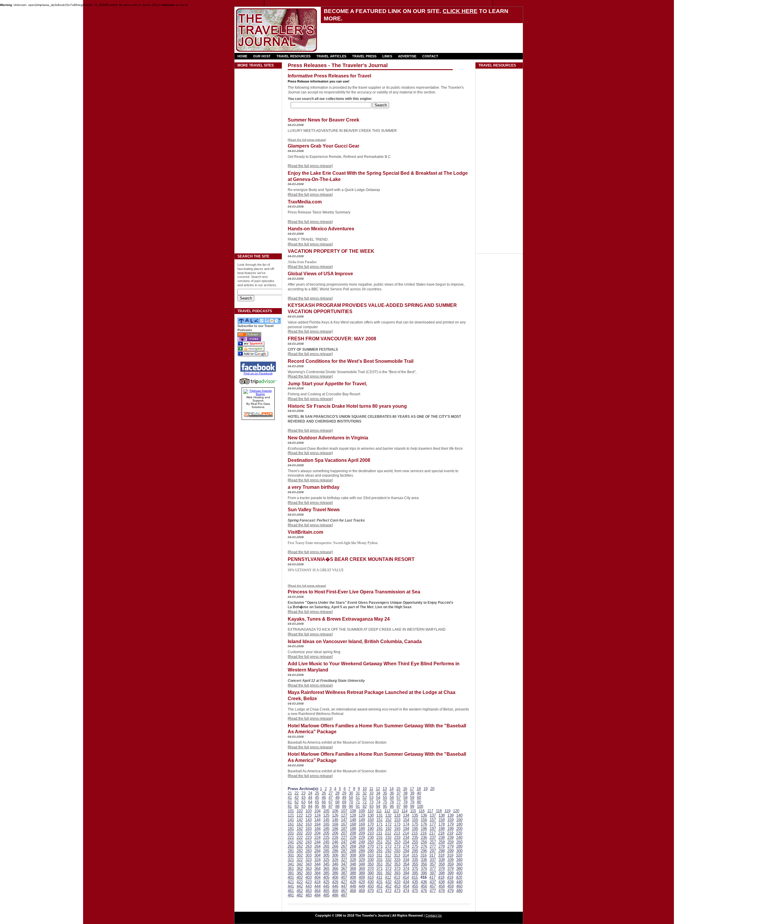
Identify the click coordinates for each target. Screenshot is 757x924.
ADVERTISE (407, 56)
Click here (460, 11)
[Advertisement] (391, 36)
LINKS (387, 56)
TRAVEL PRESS (364, 56)
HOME (242, 56)
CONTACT (430, 56)
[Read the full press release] (307, 139)
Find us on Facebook (258, 373)
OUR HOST (262, 56)
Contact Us (434, 915)
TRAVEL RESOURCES (293, 56)
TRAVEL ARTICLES (331, 56)
